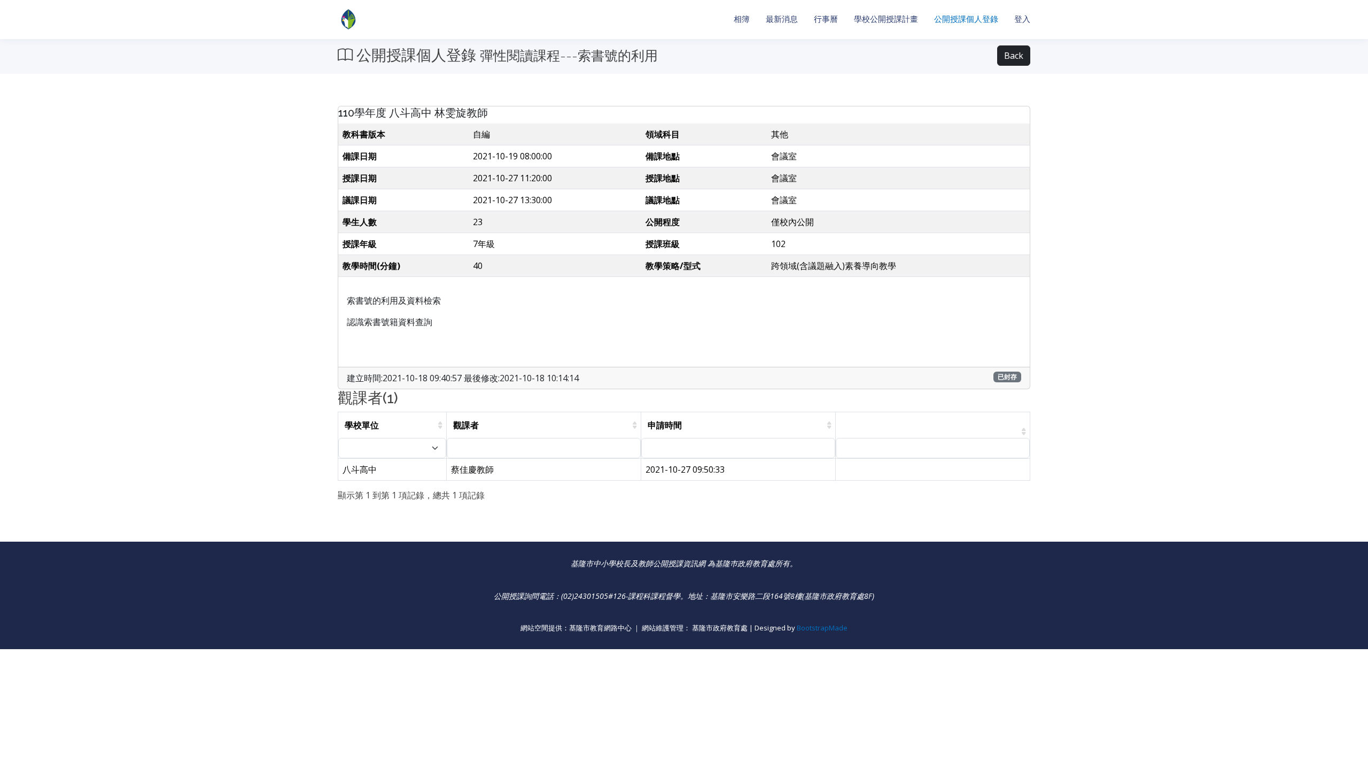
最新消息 (782, 19)
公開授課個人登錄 (966, 19)
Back (1013, 55)
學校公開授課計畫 (886, 19)
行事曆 (826, 19)
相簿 (742, 19)
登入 (1022, 19)
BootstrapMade (822, 628)
